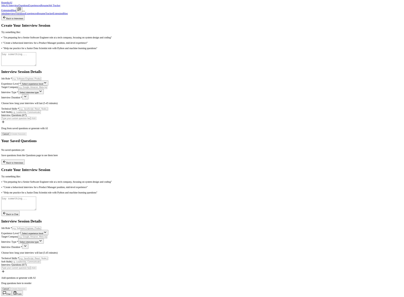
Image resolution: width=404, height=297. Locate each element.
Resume (45, 5)
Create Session (18, 134)
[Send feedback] (19, 9)
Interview (10, 13)
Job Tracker (54, 5)
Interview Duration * (11, 97)
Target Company (9, 87)
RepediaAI (6, 2)
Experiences (34, 5)
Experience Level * (11, 83)
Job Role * (6, 78)
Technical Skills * (10, 108)
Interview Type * (9, 92)
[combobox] (34, 83)
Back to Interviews (14, 18)
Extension (6, 10)
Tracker (49, 13)
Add (33, 118)
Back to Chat (12, 214)
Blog (13, 10)
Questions (23, 5)
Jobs (3, 5)
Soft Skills (6, 112)
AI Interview (12, 5)
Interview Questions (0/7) (14, 115)
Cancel (6, 134)
